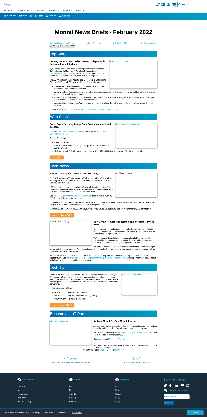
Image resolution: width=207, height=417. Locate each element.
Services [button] (39, 10)
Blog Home (11, 16)
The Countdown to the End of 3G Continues (72, 196)
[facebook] (171, 385)
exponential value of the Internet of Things (135, 332)
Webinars (21, 398)
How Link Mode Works (61, 305)
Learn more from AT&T (61, 215)
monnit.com (119, 350)
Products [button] (8, 10)
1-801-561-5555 (121, 43)
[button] (163, 4)
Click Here (55, 157)
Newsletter (38, 16)
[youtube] (182, 385)
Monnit (72, 386)
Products (21, 386)
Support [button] (66, 10)
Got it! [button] (195, 413)
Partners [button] (53, 10)
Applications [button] (24, 10)
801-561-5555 (107, 350)
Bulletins (66, 16)
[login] (168, 4)
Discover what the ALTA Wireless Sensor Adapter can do (94, 110)
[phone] (158, 4)
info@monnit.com (149, 43)
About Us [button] (80, 10)
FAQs (117, 402)
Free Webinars (94, 43)
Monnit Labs (22, 394)
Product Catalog (24, 402)
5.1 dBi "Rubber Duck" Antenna (69, 132)
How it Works (74, 402)
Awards (72, 394)
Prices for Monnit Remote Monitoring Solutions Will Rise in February (99, 258)
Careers (72, 398)
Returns (118, 390)
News (24, 16)
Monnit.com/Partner (116, 339)
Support (118, 394)
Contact (118, 386)
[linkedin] (176, 385)
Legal (117, 398)
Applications (22, 390)
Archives (52, 16)
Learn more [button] (77, 413)
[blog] (188, 385)
